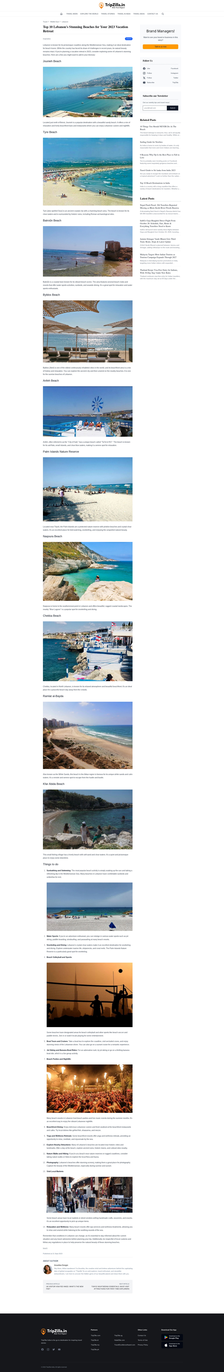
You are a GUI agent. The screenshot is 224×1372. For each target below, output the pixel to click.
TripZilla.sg (118, 1335)
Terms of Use (143, 1340)
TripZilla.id (94, 1340)
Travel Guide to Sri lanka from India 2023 (158, 170)
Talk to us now (160, 47)
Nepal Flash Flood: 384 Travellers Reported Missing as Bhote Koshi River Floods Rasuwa (159, 206)
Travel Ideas (139, 14)
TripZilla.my (95, 1345)
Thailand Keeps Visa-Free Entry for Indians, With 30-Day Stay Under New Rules (159, 271)
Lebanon (65, 22)
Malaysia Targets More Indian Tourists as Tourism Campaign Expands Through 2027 (158, 256)
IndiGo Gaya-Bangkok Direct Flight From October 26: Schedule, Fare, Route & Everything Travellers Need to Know (157, 223)
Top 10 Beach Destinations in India (155, 183)
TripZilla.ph (95, 1349)
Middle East (54, 22)
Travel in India (123, 14)
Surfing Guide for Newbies (151, 142)
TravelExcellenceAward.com (124, 1345)
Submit (172, 108)
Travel (45, 22)
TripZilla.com (95, 1335)
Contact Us (152, 14)
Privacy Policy (143, 1345)
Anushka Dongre (61, 1265)
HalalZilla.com (119, 1340)
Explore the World (89, 14)
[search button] (163, 14)
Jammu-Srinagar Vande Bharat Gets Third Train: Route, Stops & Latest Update (158, 240)
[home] (61, 13)
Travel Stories (108, 14)
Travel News (72, 14)
